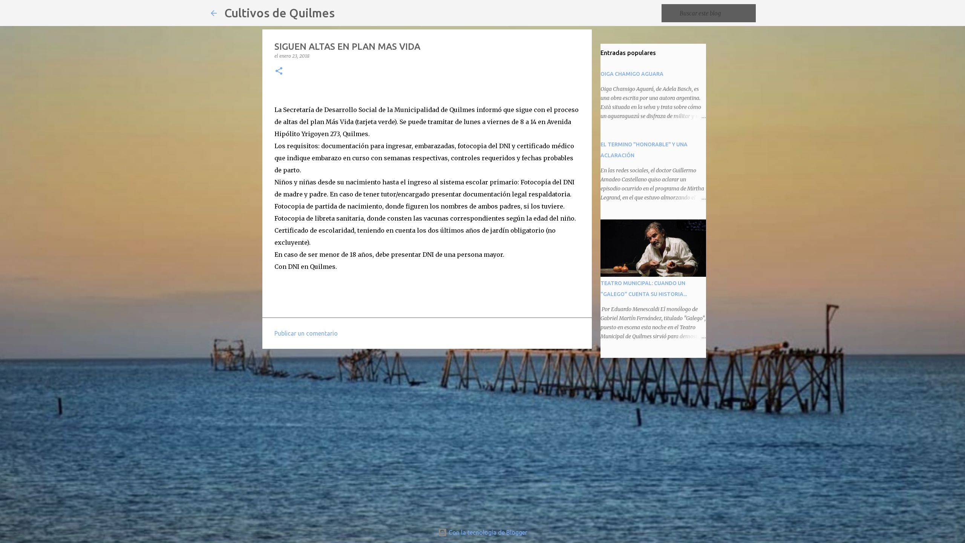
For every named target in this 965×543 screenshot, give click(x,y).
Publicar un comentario (306, 333)
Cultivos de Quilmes (279, 13)
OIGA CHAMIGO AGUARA (631, 74)
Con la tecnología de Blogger (487, 532)
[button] (278, 71)
